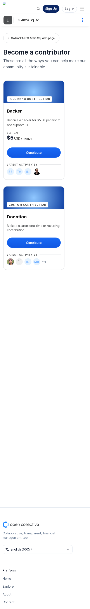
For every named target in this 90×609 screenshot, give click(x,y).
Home (7, 578)
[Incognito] (27, 171)
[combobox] (38, 549)
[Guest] (19, 261)
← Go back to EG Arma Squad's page (31, 38)
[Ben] (10, 171)
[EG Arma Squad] (8, 20)
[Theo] (19, 171)
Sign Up (51, 8)
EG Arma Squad (27, 20)
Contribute (34, 152)
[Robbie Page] (36, 171)
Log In (69, 8)
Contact (9, 602)
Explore (8, 586)
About (7, 594)
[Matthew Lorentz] (10, 261)
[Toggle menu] (82, 8)
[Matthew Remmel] (36, 261)
